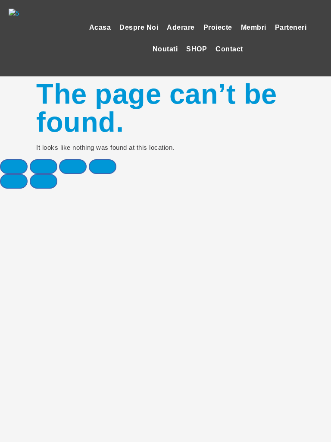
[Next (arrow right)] (43, 181)
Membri (253, 27)
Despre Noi (138, 27)
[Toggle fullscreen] (73, 166)
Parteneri (291, 27)
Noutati (165, 49)
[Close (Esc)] (14, 166)
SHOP (196, 49)
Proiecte (217, 27)
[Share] (43, 166)
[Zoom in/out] (102, 166)
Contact (229, 49)
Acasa (100, 27)
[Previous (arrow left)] (14, 181)
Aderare (181, 27)
